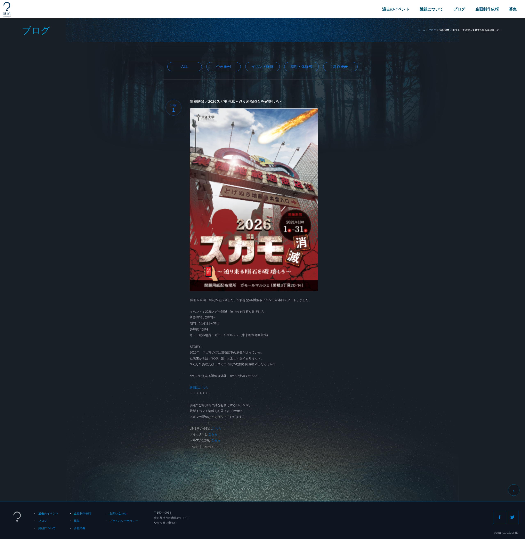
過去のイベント (396, 9)
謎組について (431, 9)
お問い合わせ (118, 513)
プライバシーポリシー (124, 520)
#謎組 (195, 447)
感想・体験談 (301, 67)
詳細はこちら (199, 387)
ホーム (421, 30)
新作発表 (340, 67)
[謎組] (7, 9)
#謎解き (209, 447)
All (184, 67)
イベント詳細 (262, 67)
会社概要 (79, 528)
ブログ (459, 9)
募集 (513, 9)
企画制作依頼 (487, 9)
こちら (216, 428)
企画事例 (223, 67)
